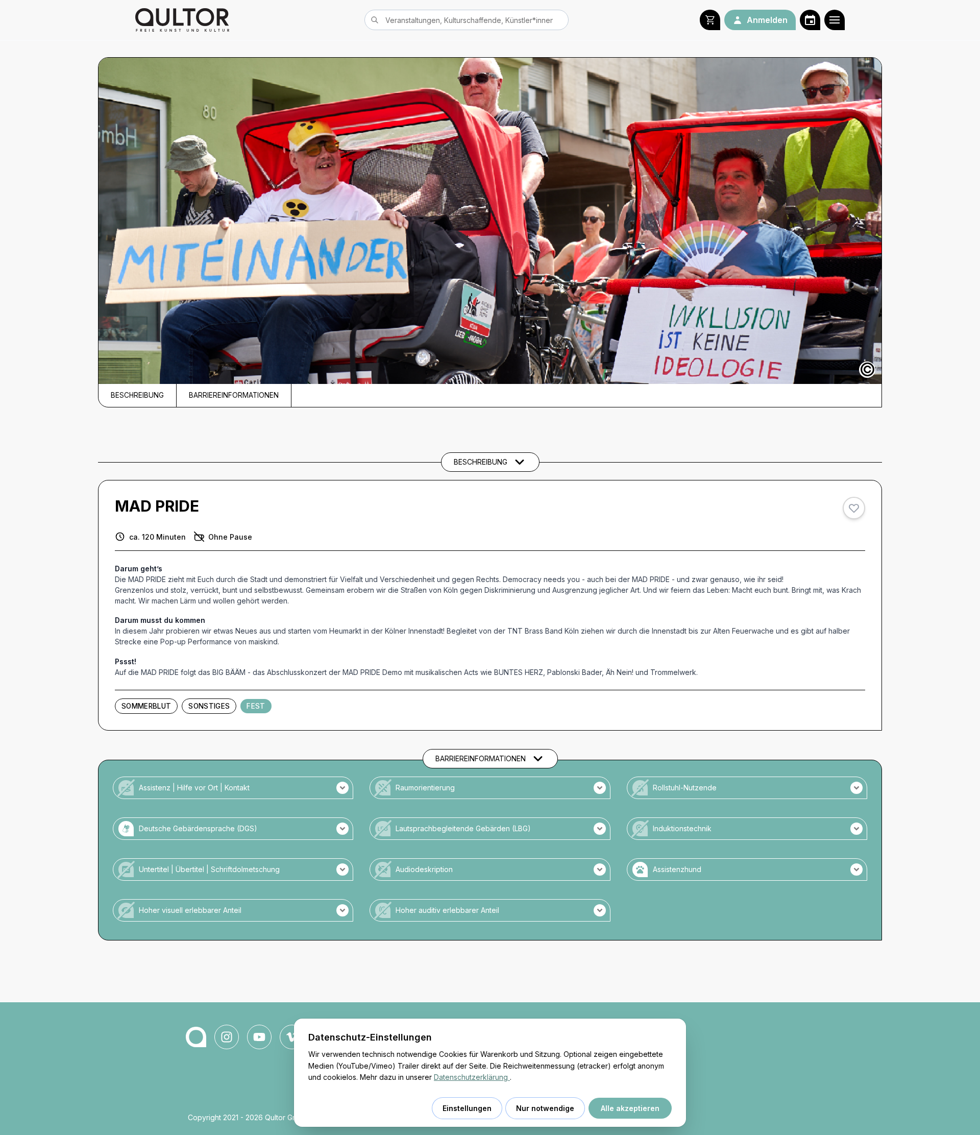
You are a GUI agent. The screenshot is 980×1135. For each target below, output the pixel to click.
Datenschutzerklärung (472, 1077)
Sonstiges (209, 706)
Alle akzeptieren (630, 1108)
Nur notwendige (545, 1108)
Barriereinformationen (234, 395)
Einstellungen (467, 1108)
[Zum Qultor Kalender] (810, 20)
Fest (256, 706)
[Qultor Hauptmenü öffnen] (834, 20)
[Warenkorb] (710, 20)
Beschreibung (137, 395)
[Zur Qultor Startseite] (182, 20)
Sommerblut (146, 706)
